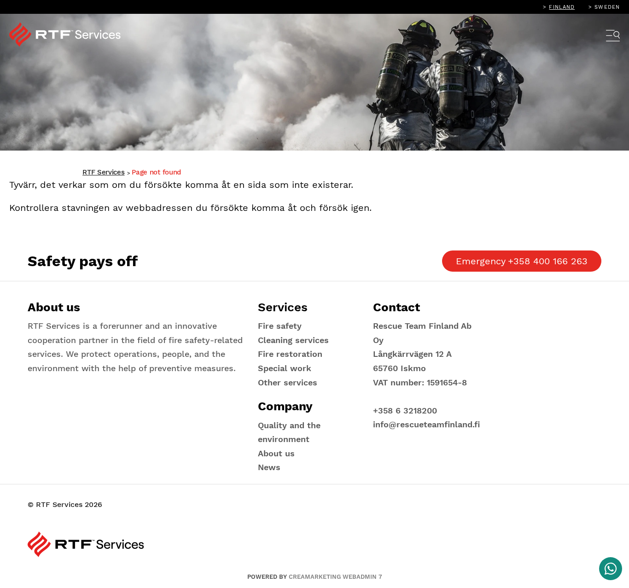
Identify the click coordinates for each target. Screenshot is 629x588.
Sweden (607, 7)
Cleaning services (293, 340)
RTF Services (103, 172)
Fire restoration (290, 354)
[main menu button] (613, 37)
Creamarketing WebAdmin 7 (335, 576)
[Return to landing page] (71, 34)
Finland (562, 7)
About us (276, 453)
